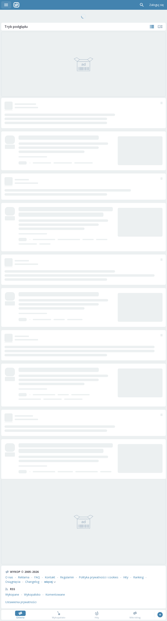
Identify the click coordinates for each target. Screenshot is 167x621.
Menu (6, 5)
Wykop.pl (16, 5)
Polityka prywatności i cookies (98, 577)
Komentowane (55, 594)
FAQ (37, 577)
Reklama (23, 577)
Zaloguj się (156, 5)
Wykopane (12, 594)
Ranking (138, 577)
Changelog (32, 582)
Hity (125, 577)
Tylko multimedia (160, 26)
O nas (9, 577)
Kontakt (50, 577)
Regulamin (67, 577)
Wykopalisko (32, 594)
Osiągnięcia (12, 582)
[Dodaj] (160, 615)
